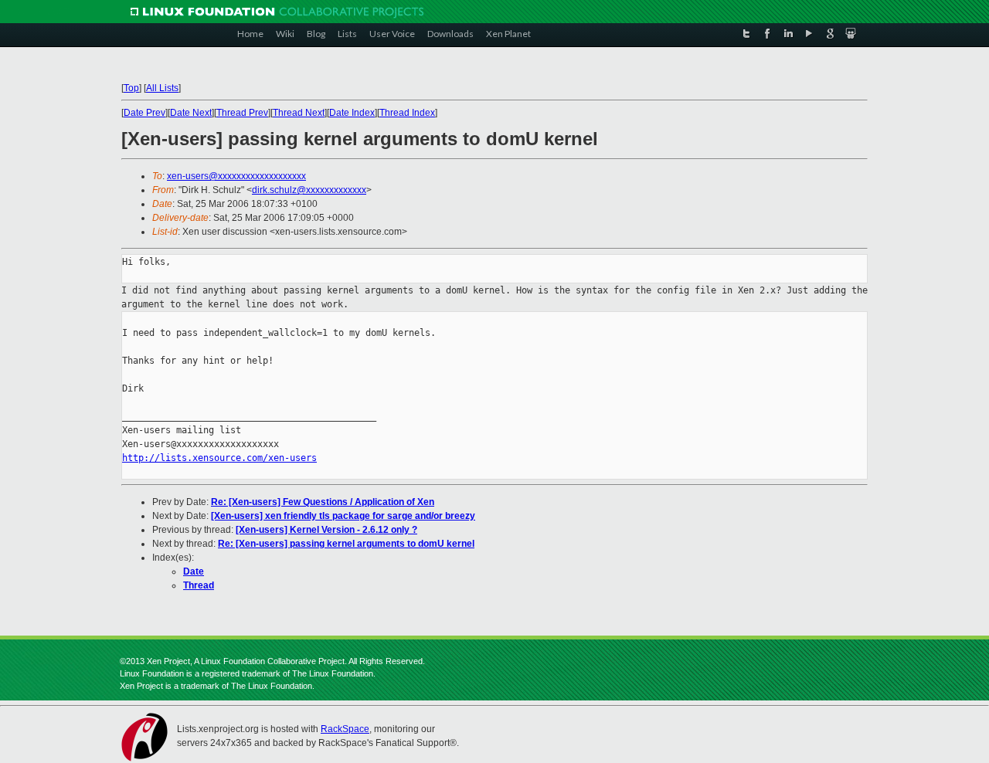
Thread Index (407, 112)
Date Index (352, 112)
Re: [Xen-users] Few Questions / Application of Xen (322, 502)
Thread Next (299, 112)
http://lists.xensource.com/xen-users (219, 458)
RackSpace (345, 729)
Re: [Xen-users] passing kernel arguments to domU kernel (346, 543)
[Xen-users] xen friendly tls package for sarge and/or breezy (343, 515)
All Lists (162, 88)
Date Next (191, 112)
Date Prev (144, 112)
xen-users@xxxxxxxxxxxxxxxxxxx (236, 176)
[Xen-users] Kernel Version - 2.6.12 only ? (326, 529)
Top (131, 88)
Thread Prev (242, 112)
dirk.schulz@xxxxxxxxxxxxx (309, 190)
